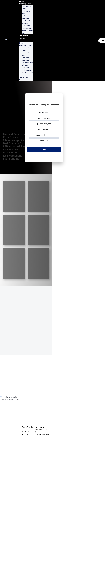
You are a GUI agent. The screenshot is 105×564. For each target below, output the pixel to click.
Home (21, 43)
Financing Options (25, 4)
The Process (23, 36)
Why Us (22, 38)
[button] (26, 40)
